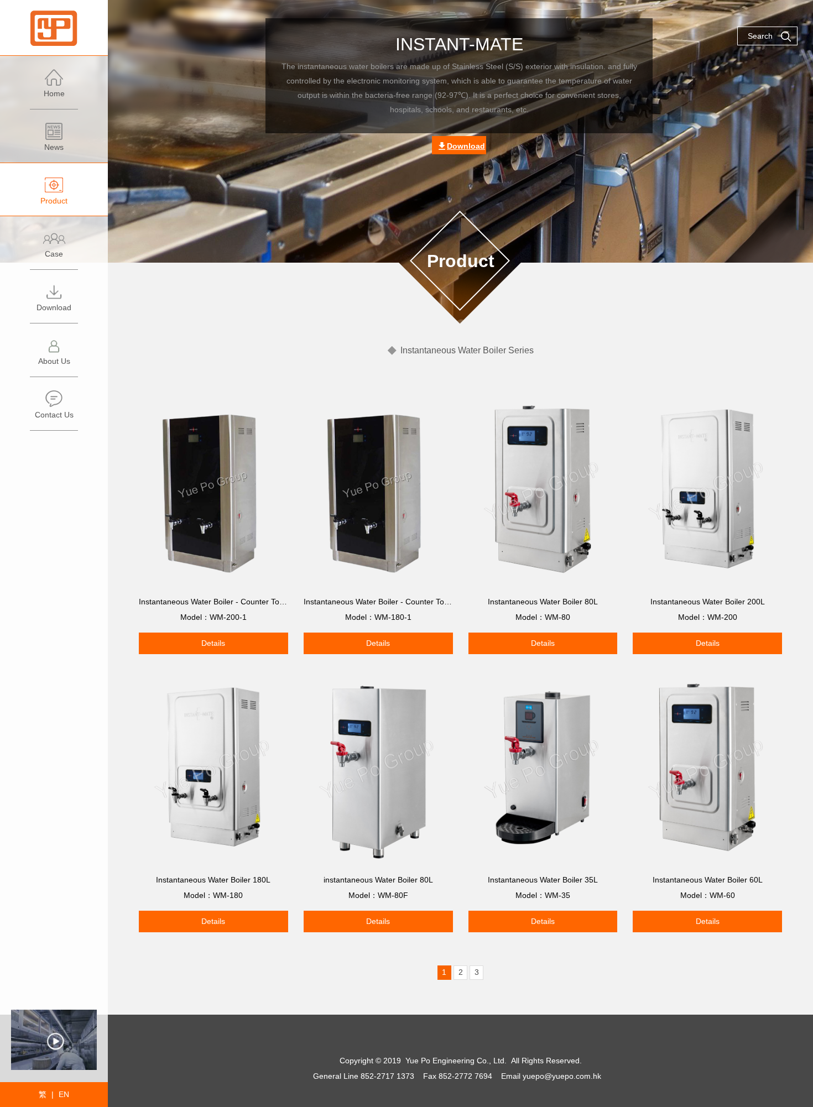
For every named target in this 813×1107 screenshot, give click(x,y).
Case (54, 253)
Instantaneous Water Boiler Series (467, 350)
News (54, 147)
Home (54, 93)
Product (53, 200)
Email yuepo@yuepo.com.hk (551, 1076)
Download (54, 307)
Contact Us (54, 414)
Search (760, 36)
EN (64, 1094)
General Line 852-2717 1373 (363, 1076)
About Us (54, 361)
